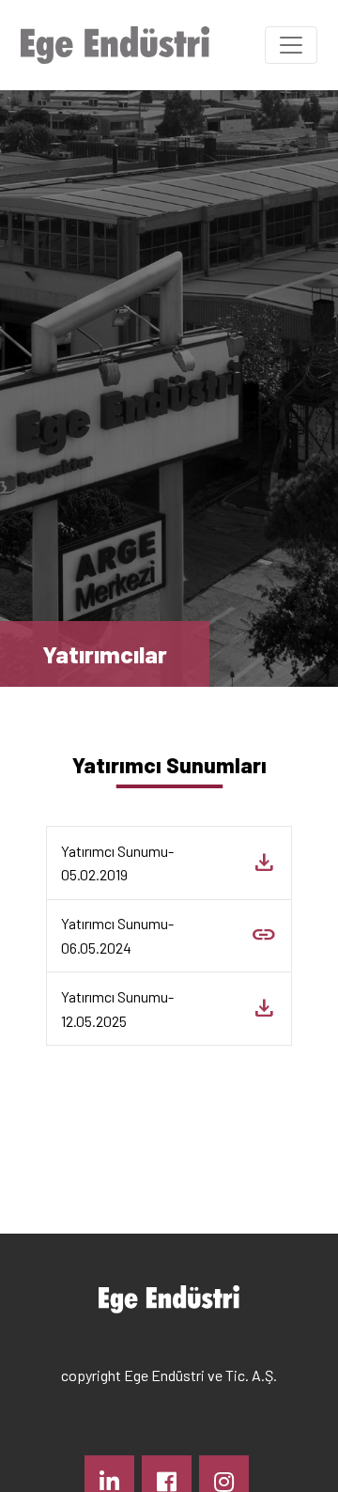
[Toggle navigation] (291, 45)
